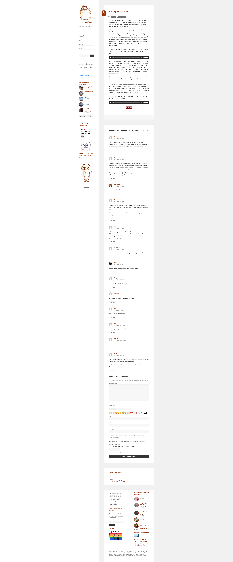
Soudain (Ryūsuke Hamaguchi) (87, 110)
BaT (115, 308)
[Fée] (136, 499)
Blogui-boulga (120, 16)
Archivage (81, 43)
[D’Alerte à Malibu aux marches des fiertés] (136, 505)
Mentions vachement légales (85, 155)
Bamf (115, 323)
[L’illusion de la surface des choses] (136, 513)
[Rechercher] (92, 56)
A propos (81, 39)
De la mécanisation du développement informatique (144, 526)
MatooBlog (85, 22)
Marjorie (117, 137)
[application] (129, 57)
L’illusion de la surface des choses (144, 513)
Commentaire (113, 383)
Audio (112, 16)
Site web (111, 429)
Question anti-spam (114, 444)
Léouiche (117, 184)
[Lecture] (110, 57)
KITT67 (116, 262)
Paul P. (116, 338)
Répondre (112, 152)
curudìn (116, 293)
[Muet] (144, 57)
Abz (115, 226)
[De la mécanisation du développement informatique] (136, 525)
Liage (81, 47)
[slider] (146, 57)
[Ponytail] (136, 519)
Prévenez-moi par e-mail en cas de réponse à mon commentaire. (128, 441)
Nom (110, 416)
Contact (80, 157)
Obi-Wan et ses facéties (88, 87)
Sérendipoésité (88, 92)
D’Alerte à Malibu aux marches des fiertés (143, 505)
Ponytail (142, 518)
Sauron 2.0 (87, 97)
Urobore (116, 200)
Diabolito (117, 354)
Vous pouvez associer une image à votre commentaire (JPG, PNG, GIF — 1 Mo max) (128, 404)
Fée (140, 497)
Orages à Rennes (88, 103)
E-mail (111, 423)
